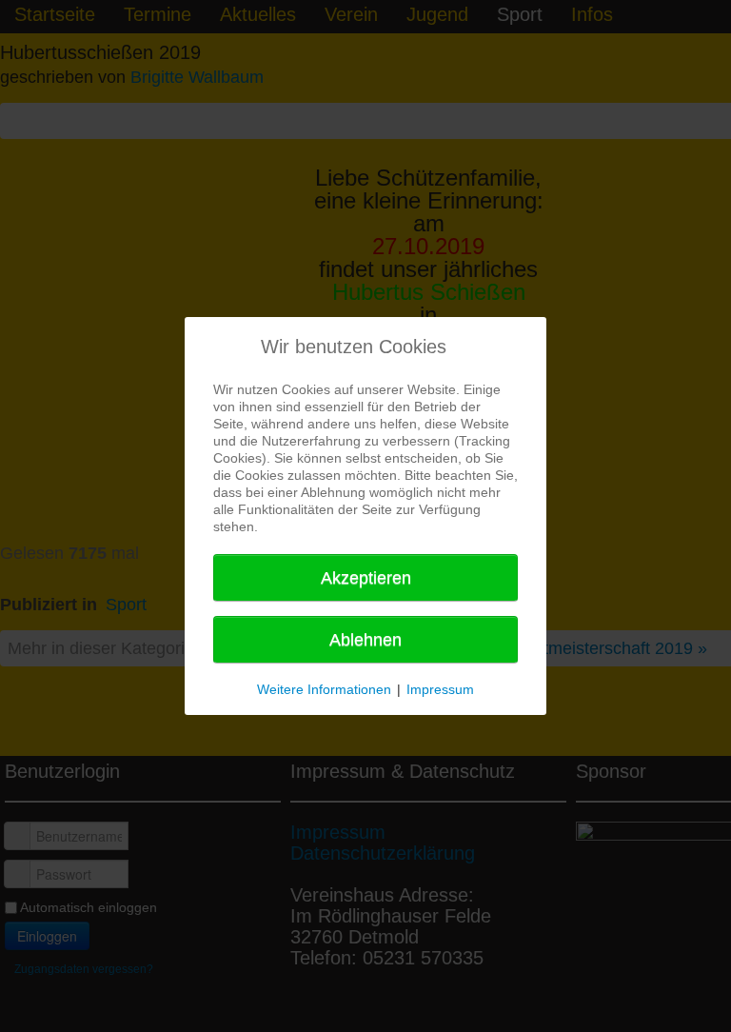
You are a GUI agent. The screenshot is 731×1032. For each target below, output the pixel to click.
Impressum (440, 689)
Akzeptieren (366, 577)
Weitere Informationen (324, 689)
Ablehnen (365, 639)
